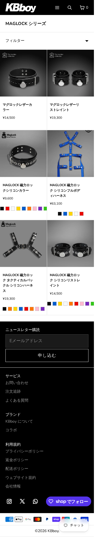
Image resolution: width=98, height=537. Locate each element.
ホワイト (13, 209)
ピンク (35, 209)
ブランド (13, 414)
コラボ (11, 430)
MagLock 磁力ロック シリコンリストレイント (65, 280)
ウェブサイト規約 (20, 477)
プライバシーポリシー (24, 451)
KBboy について (19, 421)
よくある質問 (16, 400)
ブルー (24, 209)
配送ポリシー (16, 468)
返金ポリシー (16, 460)
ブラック (2, 209)
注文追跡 (13, 391)
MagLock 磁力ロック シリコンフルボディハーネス (65, 190)
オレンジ (29, 209)
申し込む (47, 355)
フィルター (14, 40)
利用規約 (13, 444)
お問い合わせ (16, 382)
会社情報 (13, 486)
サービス (13, 376)
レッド (7, 209)
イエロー (18, 209)
